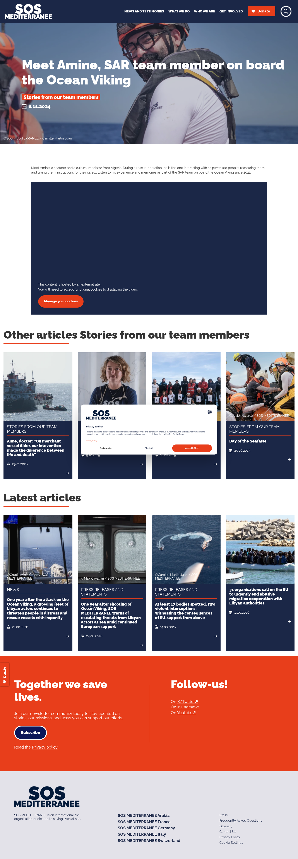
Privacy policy (45, 747)
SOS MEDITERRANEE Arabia (144, 815)
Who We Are (204, 11)
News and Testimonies (144, 11)
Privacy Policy (229, 837)
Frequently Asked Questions (240, 821)
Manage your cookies (61, 301)
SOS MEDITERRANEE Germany (146, 828)
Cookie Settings (231, 843)
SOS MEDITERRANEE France (144, 821)
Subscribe (30, 732)
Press (223, 815)
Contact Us (227, 832)
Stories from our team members (61, 97)
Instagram (186, 707)
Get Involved (231, 11)
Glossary (225, 826)
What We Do (179, 11)
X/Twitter (186, 701)
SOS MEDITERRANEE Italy (142, 834)
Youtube (185, 712)
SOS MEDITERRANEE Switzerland (149, 840)
